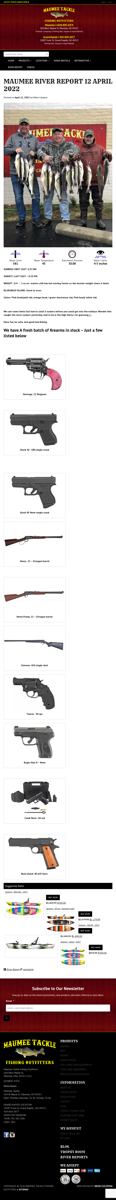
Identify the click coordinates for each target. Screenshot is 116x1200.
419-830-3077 (67, 36)
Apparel (65, 1046)
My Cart (65, 1138)
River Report (15, 67)
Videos (30, 67)
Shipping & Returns (72, 1115)
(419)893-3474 (11, 1080)
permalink (28, 969)
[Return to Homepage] (59, 14)
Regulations (68, 1096)
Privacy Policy (69, 1119)
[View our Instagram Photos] (12, 1134)
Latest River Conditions (15, 2)
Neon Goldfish (103, 1186)
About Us (65, 1087)
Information (82, 60)
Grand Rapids (50, 36)
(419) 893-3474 (64, 24)
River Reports (74, 1157)
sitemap (24, 1189)
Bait (62, 1050)
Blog (63, 1106)
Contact (65, 1101)
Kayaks (64, 1055)
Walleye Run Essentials (74, 1074)
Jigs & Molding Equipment (76, 1064)
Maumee (50, 24)
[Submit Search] (47, 54)
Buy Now (53, 897)
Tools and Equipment (73, 1069)
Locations (42, 60)
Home (11, 60)
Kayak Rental (68, 1060)
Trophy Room (68, 1092)
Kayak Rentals (62, 60)
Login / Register (70, 1133)
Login (103, 2)
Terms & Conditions (72, 1110)
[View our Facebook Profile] (6, 1134)
